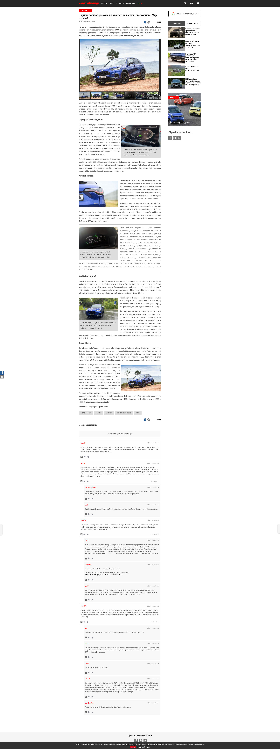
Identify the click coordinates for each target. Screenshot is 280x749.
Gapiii (87, 540)
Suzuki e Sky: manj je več (180, 123)
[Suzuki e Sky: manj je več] (184, 109)
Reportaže (84, 10)
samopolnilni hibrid (124, 413)
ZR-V (137, 413)
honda (99, 413)
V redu (133, 747)
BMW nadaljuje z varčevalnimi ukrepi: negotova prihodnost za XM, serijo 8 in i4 (192, 81)
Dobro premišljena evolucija (192, 44)
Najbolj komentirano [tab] (193, 23)
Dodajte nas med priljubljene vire (187, 14)
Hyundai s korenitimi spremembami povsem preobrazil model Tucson (192, 31)
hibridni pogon (86, 413)
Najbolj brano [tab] (176, 23)
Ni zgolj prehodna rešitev (192, 68)
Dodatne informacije (143, 747)
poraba (109, 413)
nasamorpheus (90, 487)
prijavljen (129, 434)
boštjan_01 (89, 703)
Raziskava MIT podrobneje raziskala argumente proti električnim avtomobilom (192, 57)
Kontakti (149, 736)
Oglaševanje (132, 736)
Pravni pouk (141, 736)
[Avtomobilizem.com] (89, 3)
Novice (172, 98)
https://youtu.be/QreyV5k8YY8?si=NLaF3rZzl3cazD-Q (103, 575)
